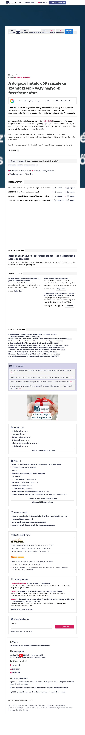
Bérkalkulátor (29, 3)
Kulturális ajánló (20, 678)
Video (15, 642)
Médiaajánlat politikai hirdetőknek (60, 708)
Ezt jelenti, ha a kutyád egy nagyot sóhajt (26, 565)
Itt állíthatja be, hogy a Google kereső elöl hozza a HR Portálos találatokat (45, 101)
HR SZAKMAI (12, 31)
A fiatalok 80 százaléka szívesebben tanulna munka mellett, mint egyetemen (38, 345)
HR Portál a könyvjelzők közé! (44, 171)
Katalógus (42, 3)
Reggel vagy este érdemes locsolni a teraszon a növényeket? (32, 545)
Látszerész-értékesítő (23, 485)
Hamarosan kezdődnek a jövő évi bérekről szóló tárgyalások (32, 334)
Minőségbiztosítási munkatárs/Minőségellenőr (28, 473)
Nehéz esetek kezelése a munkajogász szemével (29, 522)
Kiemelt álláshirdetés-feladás (42, 502)
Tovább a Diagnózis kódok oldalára (23, 631)
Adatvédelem (60, 706)
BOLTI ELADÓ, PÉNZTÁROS (25, 482)
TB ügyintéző (20, 431)
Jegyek (72, 188)
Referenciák (33, 706)
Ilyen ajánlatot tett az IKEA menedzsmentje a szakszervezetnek (33, 356)
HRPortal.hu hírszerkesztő (22, 77)
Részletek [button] (60, 188)
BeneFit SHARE (69, 31)
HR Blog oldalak (21, 579)
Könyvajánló (18, 651)
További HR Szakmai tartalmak (22, 609)
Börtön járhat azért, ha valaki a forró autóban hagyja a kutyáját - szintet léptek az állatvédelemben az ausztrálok (40, 568)
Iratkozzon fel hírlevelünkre (18, 710)
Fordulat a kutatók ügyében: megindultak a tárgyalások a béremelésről (36, 347)
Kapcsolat (51, 706)
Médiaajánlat (30, 708)
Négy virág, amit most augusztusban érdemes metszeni (31, 548)
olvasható (48, 121)
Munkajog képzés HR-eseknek (22, 519)
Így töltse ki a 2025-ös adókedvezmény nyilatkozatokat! (30, 646)
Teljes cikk (18, 291)
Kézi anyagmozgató (22, 488)
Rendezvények (20, 512)
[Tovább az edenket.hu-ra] (42, 540)
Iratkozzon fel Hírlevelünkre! (20, 171)
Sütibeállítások (42, 708)
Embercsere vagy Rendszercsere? (39, 583)
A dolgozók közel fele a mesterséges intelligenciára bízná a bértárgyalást (36, 350)
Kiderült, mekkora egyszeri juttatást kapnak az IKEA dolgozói (32, 352)
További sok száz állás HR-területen (42, 450)
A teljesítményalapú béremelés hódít (23, 336)
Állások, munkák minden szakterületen (42, 499)
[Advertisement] (42, 226)
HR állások (19, 427)
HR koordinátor (21, 437)
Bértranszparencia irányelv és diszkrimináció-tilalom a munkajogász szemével (39, 516)
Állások (17, 461)
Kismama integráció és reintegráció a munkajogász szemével (33, 525)
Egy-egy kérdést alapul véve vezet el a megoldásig (28, 657)
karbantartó (16, 476)
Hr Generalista (20, 440)
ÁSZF (14, 706)
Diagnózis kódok (21, 619)
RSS (10, 706)
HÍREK (18, 32)
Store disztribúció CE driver (25, 479)
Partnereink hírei (22, 535)
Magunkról (42, 706)
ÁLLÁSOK (51, 32)
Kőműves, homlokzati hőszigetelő (24, 467)
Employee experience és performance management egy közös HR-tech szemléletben (41, 377)
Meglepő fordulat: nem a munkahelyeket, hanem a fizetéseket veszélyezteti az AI (39, 339)
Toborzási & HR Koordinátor (25, 443)
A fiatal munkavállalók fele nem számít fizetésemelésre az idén (33, 343)
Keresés (13, 623)
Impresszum (22, 706)
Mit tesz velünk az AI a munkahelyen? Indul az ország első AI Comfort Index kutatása (41, 382)
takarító (14, 470)
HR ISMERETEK (25, 31)
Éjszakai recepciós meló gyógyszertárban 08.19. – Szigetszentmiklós (39, 494)
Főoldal (12, 161)
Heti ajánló (18, 366)
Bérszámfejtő (20, 434)
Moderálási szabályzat (16, 708)
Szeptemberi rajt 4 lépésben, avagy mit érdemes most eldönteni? (41, 591)
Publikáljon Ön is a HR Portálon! (21, 174)
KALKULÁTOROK (35, 32)
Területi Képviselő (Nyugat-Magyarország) (30, 491)
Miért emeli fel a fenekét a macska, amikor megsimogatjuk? (32, 562)
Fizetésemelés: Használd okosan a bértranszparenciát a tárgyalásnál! (35, 341)
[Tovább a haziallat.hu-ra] (42, 557)
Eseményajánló (15, 182)
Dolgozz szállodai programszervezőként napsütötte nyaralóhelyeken (36, 464)
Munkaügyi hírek (24, 161)
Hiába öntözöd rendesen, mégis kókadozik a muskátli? (30, 551)
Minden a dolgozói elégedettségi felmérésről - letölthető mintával (34, 354)
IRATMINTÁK (60, 32)
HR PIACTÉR (44, 31)
